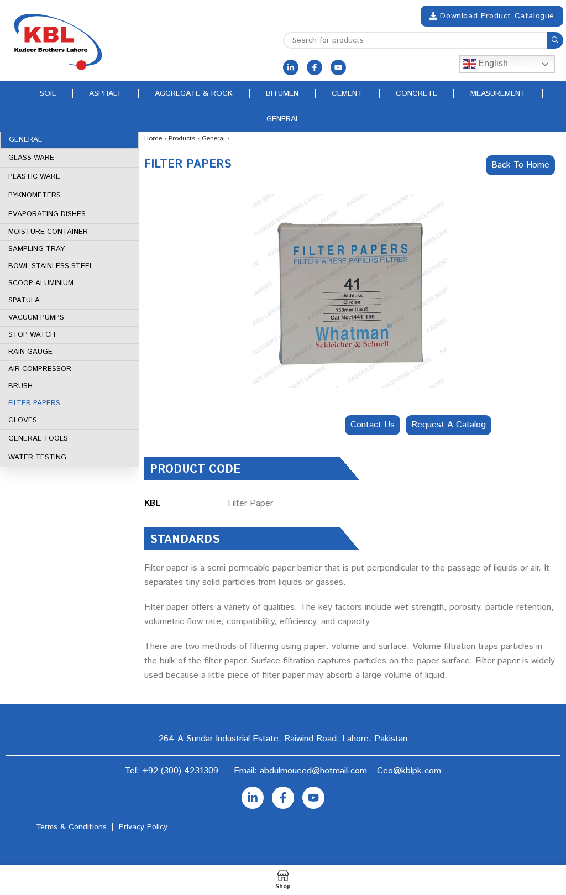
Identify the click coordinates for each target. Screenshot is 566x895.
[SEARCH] (555, 40)
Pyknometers (34, 195)
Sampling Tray (36, 249)
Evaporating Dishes (47, 214)
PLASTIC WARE (34, 176)
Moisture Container (48, 232)
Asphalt (105, 93)
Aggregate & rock (194, 93)
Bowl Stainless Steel (50, 266)
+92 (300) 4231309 (180, 771)
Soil (48, 93)
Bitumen (282, 93)
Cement (347, 93)
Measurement (498, 93)
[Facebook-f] (314, 67)
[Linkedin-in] (290, 67)
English (492, 63)
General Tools (38, 438)
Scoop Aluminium (41, 283)
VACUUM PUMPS (36, 317)
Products (182, 138)
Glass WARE (31, 158)
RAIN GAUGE (30, 352)
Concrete (416, 93)
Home (153, 138)
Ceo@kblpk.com (409, 771)
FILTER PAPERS (34, 403)
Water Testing (37, 457)
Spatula (24, 300)
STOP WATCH (31, 334)
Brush (20, 386)
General (283, 118)
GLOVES (22, 420)
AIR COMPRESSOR (39, 369)
